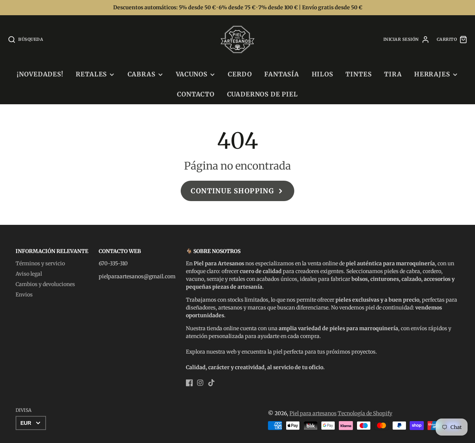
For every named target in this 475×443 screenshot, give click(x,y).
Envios (24, 294)
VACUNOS (191, 74)
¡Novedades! (40, 74)
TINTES (358, 74)
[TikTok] (211, 382)
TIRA (393, 74)
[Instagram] (200, 382)
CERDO (240, 74)
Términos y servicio (40, 263)
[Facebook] (189, 382)
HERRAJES (432, 74)
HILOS (322, 74)
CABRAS (141, 74)
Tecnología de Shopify (365, 413)
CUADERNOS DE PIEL (262, 94)
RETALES (91, 74)
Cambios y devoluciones (45, 284)
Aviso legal (29, 273)
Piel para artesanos (313, 413)
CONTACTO (195, 94)
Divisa (24, 410)
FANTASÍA (281, 74)
